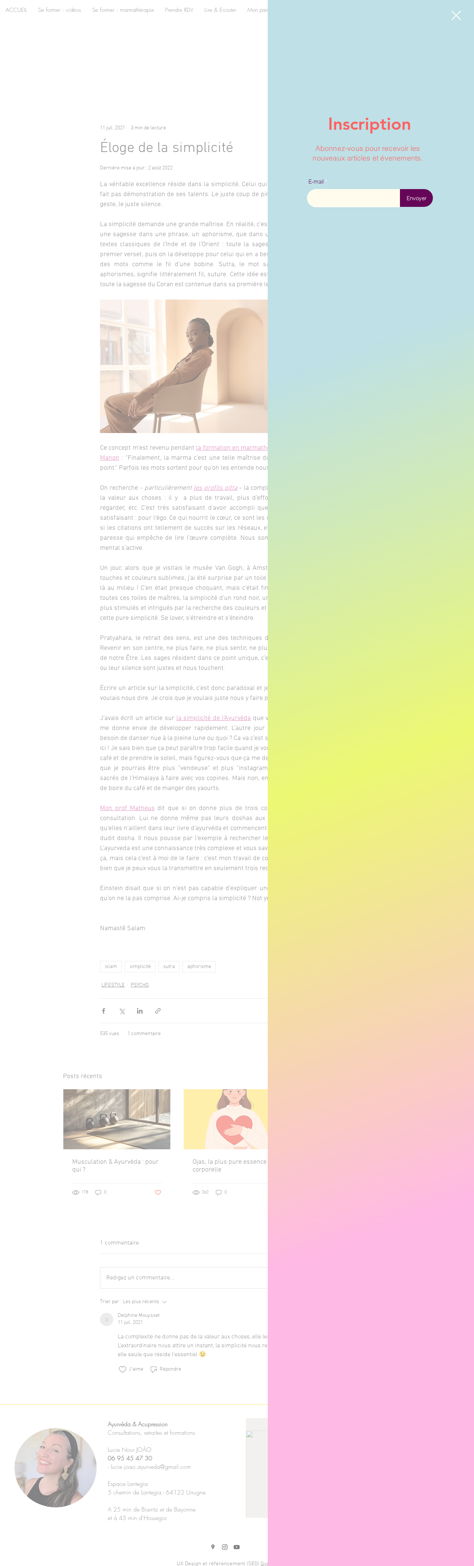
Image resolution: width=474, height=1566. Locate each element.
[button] (456, 15)
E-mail (316, 181)
